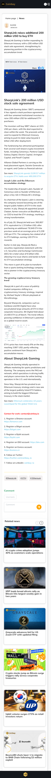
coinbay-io (29, 463)
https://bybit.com (12, 437)
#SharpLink (11, 478)
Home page (10, 18)
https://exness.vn (12, 450)
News (21, 18)
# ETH (23, 478)
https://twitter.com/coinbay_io (18, 458)
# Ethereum (35, 478)
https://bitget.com (12, 429)
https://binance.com (13, 421)
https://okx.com (37, 442)
